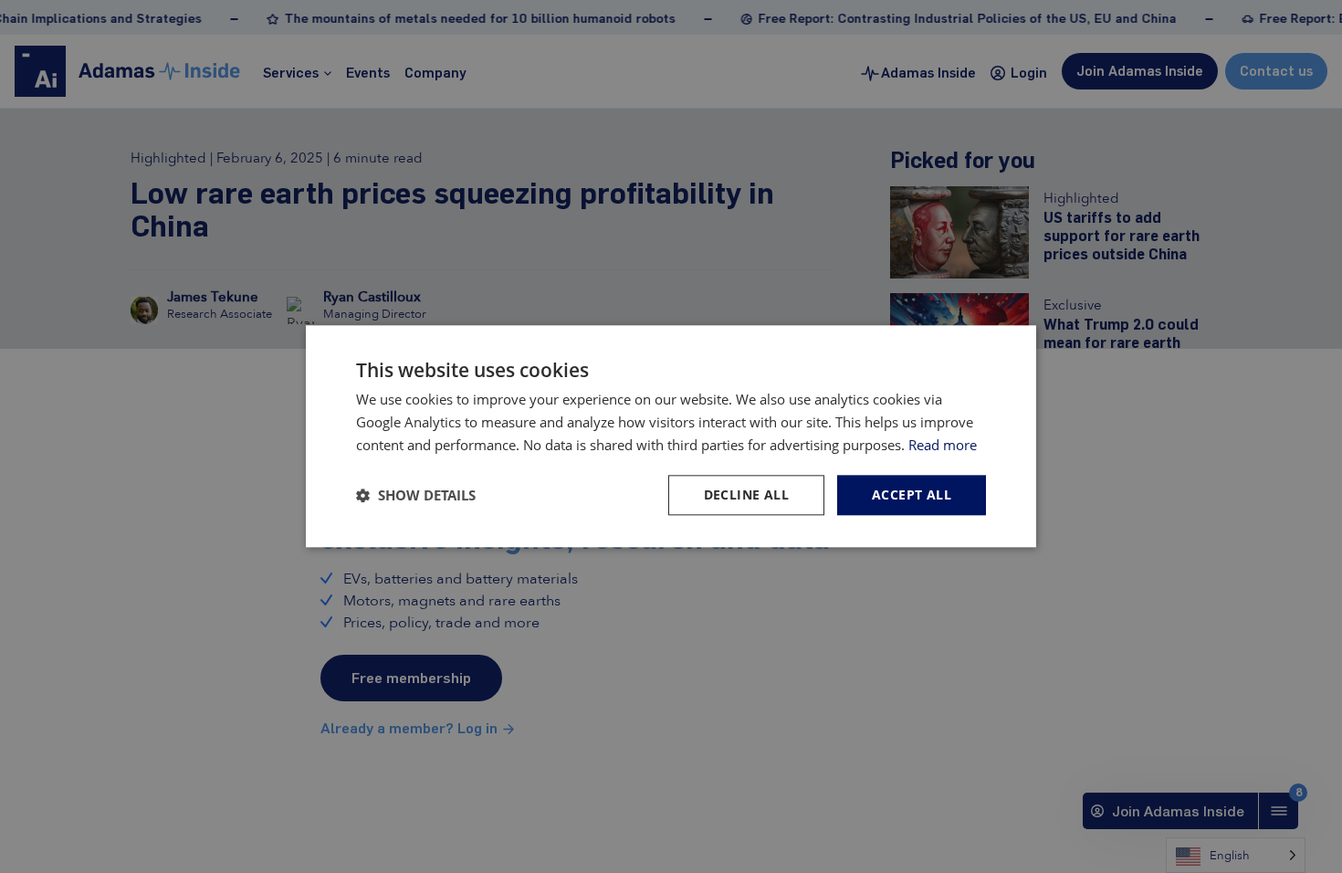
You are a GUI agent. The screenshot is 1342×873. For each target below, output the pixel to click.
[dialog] (671, 436)
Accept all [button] (911, 494)
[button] (416, 495)
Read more (942, 445)
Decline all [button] (746, 494)
